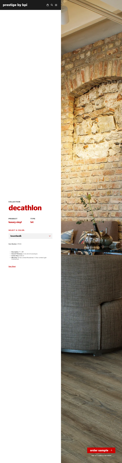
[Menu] (56, 5)
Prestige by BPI (15, 5)
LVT (31, 222)
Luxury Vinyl (15, 222)
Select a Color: (17, 230)
